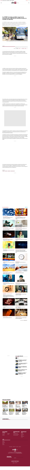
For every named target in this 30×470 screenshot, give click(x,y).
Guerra (10, 0)
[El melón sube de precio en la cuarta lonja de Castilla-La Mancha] (11, 409)
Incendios (12, 0)
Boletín (17, 446)
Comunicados (10, 446)
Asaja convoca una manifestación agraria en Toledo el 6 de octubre (18, 406)
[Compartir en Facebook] (19, 48)
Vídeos (3, 443)
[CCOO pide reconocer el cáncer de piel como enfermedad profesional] (5, 409)
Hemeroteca (14, 446)
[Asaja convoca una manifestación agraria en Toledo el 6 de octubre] (18, 402)
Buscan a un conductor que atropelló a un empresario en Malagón (22, 367)
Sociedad (3, 434)
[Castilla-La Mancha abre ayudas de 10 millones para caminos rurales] (11, 402)
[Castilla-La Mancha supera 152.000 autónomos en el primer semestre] (25, 402)
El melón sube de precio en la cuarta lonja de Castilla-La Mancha (11, 414)
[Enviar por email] (16, 48)
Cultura (8, 434)
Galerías (3, 444)
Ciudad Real (22, 434)
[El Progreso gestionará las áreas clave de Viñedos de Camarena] (25, 409)
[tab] (16, 358)
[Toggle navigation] (1, 3)
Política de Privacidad (16, 434)
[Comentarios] (14, 48)
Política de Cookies (15, 435)
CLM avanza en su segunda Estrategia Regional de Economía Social (18, 414)
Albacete (22, 433)
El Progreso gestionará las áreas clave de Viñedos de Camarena (24, 414)
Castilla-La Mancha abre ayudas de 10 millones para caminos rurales (11, 406)
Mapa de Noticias (4, 0)
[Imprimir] (17, 48)
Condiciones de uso (15, 433)
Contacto (20, 446)
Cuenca (22, 435)
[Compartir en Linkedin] (25, 48)
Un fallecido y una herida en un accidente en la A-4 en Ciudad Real (22, 360)
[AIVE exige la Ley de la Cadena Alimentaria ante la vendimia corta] (5, 402)
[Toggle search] (28, 3)
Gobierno (8, 0)
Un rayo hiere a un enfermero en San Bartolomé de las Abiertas (22, 364)
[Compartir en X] (20, 48)
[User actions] (29, 0)
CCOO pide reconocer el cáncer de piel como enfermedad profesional (5, 414)
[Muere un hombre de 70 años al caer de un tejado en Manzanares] (17, 370)
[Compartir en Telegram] (24, 48)
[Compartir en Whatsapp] (27, 48)
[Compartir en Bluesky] (22, 48)
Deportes (3, 435)
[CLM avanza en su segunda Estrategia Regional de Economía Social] (18, 409)
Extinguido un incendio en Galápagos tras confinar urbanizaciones (22, 373)
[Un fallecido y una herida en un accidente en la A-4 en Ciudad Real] (17, 360)
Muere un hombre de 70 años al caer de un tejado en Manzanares (22, 370)
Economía (8, 433)
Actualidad (3, 433)
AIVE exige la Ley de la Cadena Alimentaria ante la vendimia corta (5, 406)
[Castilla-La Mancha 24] (15, 3)
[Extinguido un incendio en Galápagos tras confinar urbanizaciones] (17, 373)
